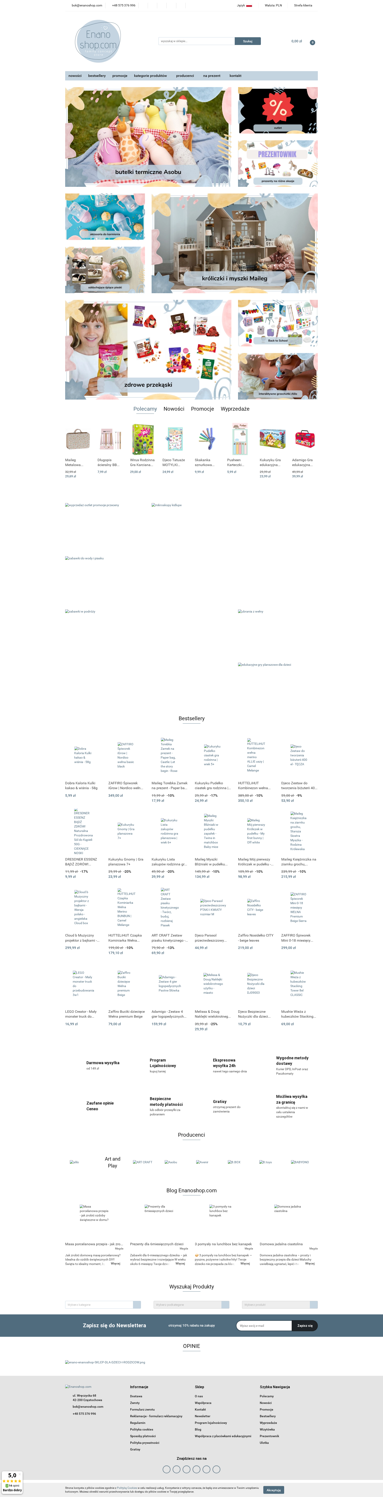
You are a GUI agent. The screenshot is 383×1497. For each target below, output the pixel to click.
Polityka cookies (141, 1429)
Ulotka (264, 1442)
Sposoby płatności (143, 1436)
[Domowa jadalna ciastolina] (289, 1221)
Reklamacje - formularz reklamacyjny (156, 1416)
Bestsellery (268, 1416)
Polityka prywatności (144, 1442)
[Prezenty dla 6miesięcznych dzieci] (159, 1221)
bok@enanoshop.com (88, 1406)
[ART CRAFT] (113, 1162)
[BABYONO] (270, 1162)
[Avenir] (176, 1162)
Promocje (266, 1409)
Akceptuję (274, 1490)
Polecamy (267, 1396)
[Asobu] (144, 1162)
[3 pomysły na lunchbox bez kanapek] (224, 1221)
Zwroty (135, 1403)
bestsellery (97, 76)
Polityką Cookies (127, 1487)
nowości (75, 76)
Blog (198, 1429)
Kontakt (200, 1409)
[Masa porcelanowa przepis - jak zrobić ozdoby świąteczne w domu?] (94, 1221)
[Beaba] (302, 1162)
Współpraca (203, 1403)
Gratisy (135, 1449)
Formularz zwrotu (142, 1409)
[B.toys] (239, 1162)
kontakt (235, 76)
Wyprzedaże (268, 1423)
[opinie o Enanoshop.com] (105, 1362)
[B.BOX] (207, 1162)
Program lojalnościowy (211, 1423)
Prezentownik (269, 1436)
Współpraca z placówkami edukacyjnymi (223, 1436)
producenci (185, 76)
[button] (139, 1387)
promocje (119, 76)
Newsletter (202, 1416)
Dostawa (136, 1396)
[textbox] (99, 1304)
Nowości (266, 1403)
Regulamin (137, 1423)
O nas (199, 1396)
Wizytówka (267, 1429)
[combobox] (103, 1305)
